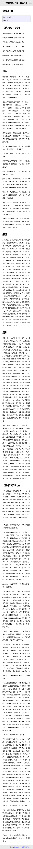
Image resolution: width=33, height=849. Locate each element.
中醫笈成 (9, 3)
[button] (30, 3)
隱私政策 (16, 847)
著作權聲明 (22, 847)
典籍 (16, 3)
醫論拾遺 (23, 3)
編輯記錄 (28, 847)
